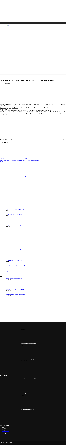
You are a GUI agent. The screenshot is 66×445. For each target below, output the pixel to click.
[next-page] (2, 181)
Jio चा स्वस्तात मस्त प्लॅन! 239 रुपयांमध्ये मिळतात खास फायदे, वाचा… (14, 249)
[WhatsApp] (19, 86)
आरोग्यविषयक (3, 76)
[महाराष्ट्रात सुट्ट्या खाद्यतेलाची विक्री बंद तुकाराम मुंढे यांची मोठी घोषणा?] (10, 365)
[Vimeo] (64, 22)
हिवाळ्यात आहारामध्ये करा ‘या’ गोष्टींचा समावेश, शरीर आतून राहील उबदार (31, 160)
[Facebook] (60, 22)
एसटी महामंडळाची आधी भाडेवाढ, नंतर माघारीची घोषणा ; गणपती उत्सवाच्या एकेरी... (15, 265)
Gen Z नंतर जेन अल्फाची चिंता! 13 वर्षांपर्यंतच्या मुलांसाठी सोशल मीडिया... (15, 209)
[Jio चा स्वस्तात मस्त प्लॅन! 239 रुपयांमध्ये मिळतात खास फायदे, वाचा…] (10, 334)
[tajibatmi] (0, 83)
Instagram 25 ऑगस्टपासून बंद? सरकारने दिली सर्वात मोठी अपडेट (14, 214)
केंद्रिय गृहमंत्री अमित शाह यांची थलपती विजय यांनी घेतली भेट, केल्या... (14, 278)
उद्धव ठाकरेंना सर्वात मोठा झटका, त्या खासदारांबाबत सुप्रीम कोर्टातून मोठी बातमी (15, 289)
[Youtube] (65, 22)
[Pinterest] (15, 86)
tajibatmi (3, 83)
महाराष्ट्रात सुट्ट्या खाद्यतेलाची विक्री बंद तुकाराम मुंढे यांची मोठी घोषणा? (29, 359)
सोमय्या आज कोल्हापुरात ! (63, 139)
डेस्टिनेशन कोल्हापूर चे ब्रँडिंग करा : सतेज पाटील (6, 139)
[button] (65, 75)
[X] (62, 22)
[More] (26, 86)
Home (1, 76)
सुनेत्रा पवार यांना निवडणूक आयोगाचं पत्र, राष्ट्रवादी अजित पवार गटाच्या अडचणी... (16, 294)
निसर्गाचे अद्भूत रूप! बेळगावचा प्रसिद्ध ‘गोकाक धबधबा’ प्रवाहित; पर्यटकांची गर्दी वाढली (16, 225)
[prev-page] (0, 181)
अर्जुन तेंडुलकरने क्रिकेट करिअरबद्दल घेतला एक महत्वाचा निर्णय (28, 343)
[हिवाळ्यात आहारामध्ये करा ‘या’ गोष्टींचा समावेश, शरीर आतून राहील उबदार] (34, 151)
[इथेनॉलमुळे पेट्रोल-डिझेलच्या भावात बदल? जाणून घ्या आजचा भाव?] (2, 250)
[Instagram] (61, 22)
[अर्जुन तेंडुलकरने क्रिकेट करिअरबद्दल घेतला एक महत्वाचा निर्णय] (10, 349)
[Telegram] (22, 86)
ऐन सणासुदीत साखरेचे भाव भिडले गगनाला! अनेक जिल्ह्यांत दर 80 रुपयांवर (14, 260)
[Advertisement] (42, 48)
